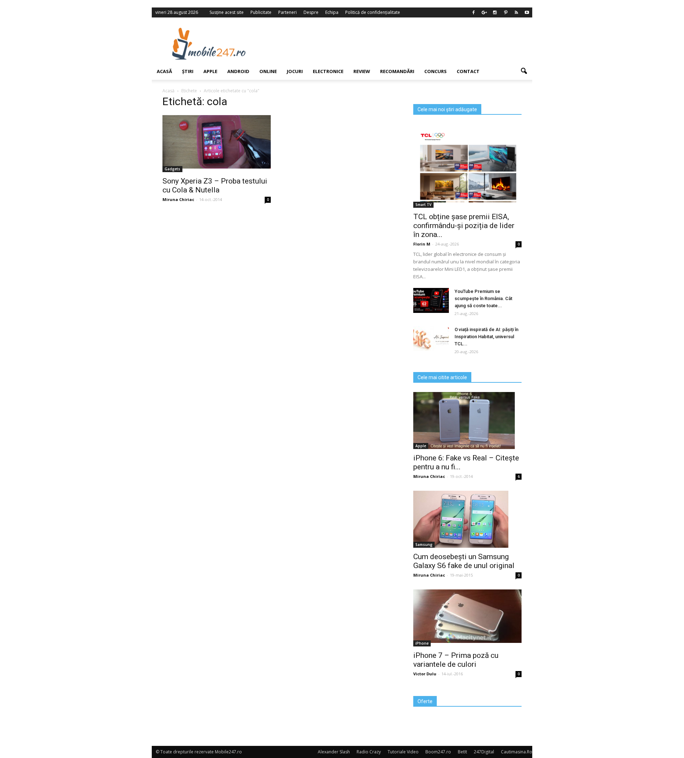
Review (361, 71)
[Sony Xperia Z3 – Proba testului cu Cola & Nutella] (216, 142)
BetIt (462, 752)
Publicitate (260, 12)
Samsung (423, 544)
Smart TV (423, 204)
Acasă (164, 71)
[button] (523, 71)
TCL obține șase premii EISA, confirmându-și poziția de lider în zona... (463, 225)
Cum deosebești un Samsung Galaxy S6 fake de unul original (463, 561)
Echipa (331, 12)
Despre (311, 12)
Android (238, 71)
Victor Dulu (424, 673)
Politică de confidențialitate (372, 12)
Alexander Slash (334, 752)
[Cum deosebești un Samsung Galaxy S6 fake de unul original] (467, 519)
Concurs (435, 71)
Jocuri (295, 71)
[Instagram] (494, 12)
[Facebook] (473, 12)
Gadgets (172, 168)
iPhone (422, 643)
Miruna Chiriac (178, 199)
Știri (187, 71)
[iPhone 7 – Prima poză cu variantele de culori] (467, 616)
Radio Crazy (369, 752)
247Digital (484, 752)
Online (268, 71)
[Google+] (484, 12)
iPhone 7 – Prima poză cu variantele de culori (455, 660)
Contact (468, 71)
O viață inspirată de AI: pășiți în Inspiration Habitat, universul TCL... (486, 336)
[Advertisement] (400, 43)
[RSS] (516, 12)
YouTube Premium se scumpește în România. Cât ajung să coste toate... (483, 298)
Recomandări (397, 71)
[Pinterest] (505, 12)
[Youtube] (527, 12)
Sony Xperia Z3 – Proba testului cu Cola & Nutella (214, 185)
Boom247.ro (438, 752)
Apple (210, 71)
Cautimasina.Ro (516, 752)
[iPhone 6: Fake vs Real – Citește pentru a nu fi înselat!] (467, 420)
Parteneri (287, 12)
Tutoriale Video (403, 752)
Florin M (421, 244)
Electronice (328, 71)
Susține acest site (226, 12)
